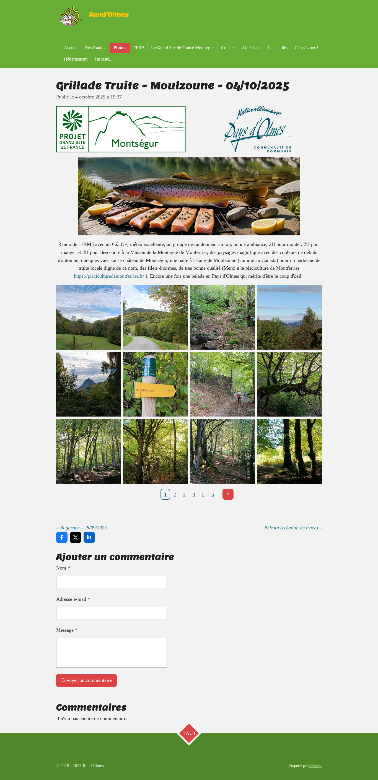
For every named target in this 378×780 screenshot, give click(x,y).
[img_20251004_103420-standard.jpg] (88, 384)
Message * (66, 630)
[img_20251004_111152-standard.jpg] (88, 451)
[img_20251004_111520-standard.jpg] (289, 451)
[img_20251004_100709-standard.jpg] (88, 317)
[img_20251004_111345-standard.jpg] (222, 451)
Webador (315, 766)
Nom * (63, 568)
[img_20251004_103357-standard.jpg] (289, 317)
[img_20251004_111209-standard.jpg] (155, 451)
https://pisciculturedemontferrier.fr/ (109, 276)
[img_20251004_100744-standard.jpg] (155, 317)
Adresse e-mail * (73, 599)
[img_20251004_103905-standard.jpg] (155, 384)
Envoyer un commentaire (86, 680)
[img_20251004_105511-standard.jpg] (222, 384)
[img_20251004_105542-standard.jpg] (289, 384)
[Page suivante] (228, 494)
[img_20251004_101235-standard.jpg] (222, 317)
